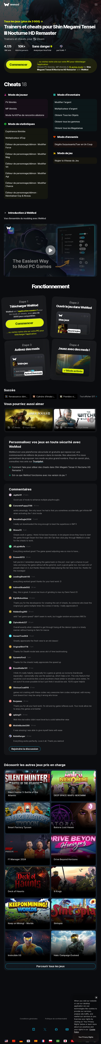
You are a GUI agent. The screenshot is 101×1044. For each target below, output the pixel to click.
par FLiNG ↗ (61, 50)
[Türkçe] (72, 1041)
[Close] (96, 997)
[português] (57, 1041)
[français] (43, 1041)
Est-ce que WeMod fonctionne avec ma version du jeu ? (39, 475)
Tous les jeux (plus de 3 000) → (23, 21)
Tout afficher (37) (87, 396)
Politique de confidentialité (56, 1019)
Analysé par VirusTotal (42, 50)
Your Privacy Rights (86, 1037)
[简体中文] (13, 1041)
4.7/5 (7, 46)
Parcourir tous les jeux (50, 966)
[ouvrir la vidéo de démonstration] (50, 250)
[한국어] (28, 1041)
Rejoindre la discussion (24, 749)
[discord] (33, 1029)
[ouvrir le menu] (96, 4)
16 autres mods (76, 67)
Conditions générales (28, 1019)
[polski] (50, 1041)
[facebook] (56, 1029)
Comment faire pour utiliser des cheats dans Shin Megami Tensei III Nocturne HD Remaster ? (51, 469)
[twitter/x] (45, 1029)
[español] (35, 1041)
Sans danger (41, 46)
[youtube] (67, 1029)
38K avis (7, 50)
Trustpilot (38, 461)
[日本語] (65, 1041)
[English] (6, 1041)
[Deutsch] (21, 1041)
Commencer (18, 64)
